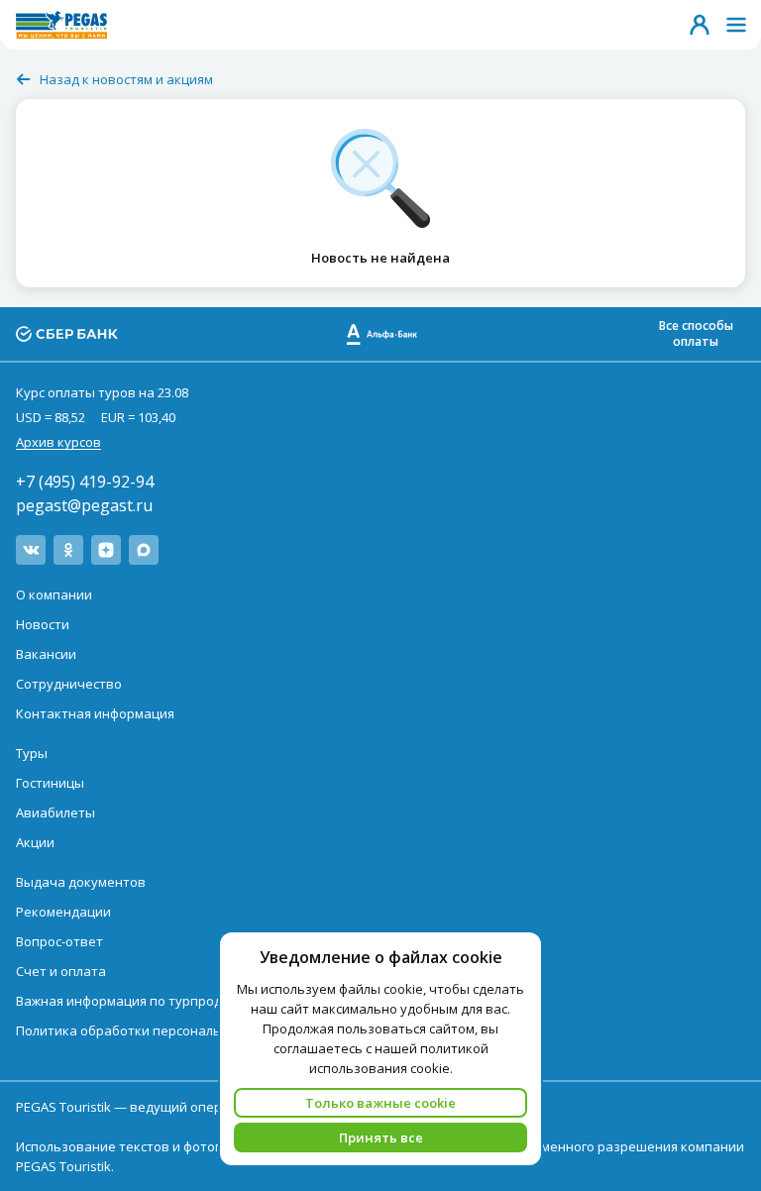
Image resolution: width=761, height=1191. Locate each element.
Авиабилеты (55, 812)
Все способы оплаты (696, 333)
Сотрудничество (69, 684)
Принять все (381, 1137)
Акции (35, 842)
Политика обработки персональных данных (156, 1030)
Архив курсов (58, 442)
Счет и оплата (61, 971)
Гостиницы (50, 783)
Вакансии (46, 654)
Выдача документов (81, 882)
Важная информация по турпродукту (133, 1001)
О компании (54, 594)
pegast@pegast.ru (84, 505)
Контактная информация (95, 713)
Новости (42, 624)
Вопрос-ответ (59, 941)
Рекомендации (63, 911)
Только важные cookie (380, 1103)
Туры (32, 753)
